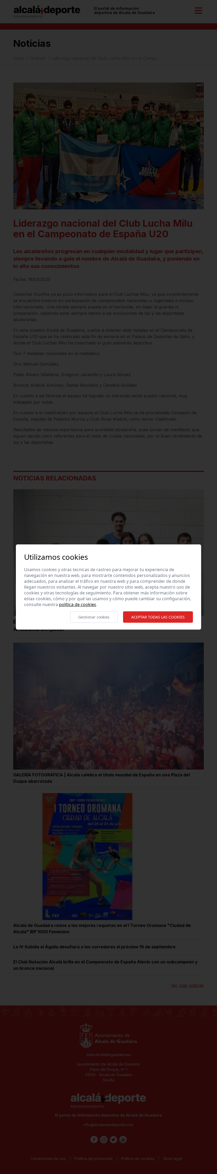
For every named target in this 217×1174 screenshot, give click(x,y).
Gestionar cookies (94, 617)
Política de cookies (77, 604)
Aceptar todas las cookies (158, 617)
